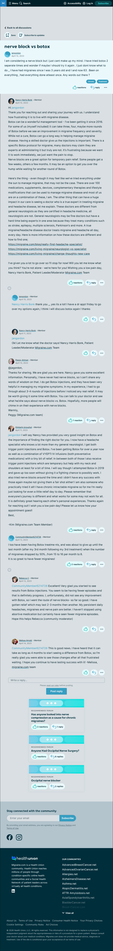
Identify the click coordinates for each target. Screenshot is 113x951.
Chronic (91, 81)
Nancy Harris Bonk (23, 100)
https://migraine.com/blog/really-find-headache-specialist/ (45, 244)
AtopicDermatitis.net (75, 888)
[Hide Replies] (9, 288)
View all (69, 913)
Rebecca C (24, 578)
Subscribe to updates (34, 35)
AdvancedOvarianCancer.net (80, 869)
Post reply (56, 691)
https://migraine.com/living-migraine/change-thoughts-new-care (49, 253)
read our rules (52, 685)
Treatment (103, 81)
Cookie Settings (15, 924)
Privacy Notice (65, 825)
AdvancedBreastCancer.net (79, 864)
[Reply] (94, 319)
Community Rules (34, 924)
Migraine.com (73, 272)
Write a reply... (19, 680)
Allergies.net (70, 874)
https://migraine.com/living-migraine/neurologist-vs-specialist (47, 249)
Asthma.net (69, 883)
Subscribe (103, 3)
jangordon (16, 53)
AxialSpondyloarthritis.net (78, 897)
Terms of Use (12, 828)
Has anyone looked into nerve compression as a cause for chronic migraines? (53, 718)
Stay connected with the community (31, 811)
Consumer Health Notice (65, 920)
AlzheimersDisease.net (76, 879)
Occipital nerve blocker (45, 780)
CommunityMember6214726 (28, 537)
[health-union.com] (25, 859)
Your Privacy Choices (91, 920)
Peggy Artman (21, 360)
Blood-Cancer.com (73, 907)
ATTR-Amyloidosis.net (76, 893)
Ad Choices (52, 924)
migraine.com (20, 667)
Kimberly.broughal (23, 427)
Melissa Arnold (25, 640)
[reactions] (85, 319)
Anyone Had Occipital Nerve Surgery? (55, 750)
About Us (11, 920)
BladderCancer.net (73, 902)
